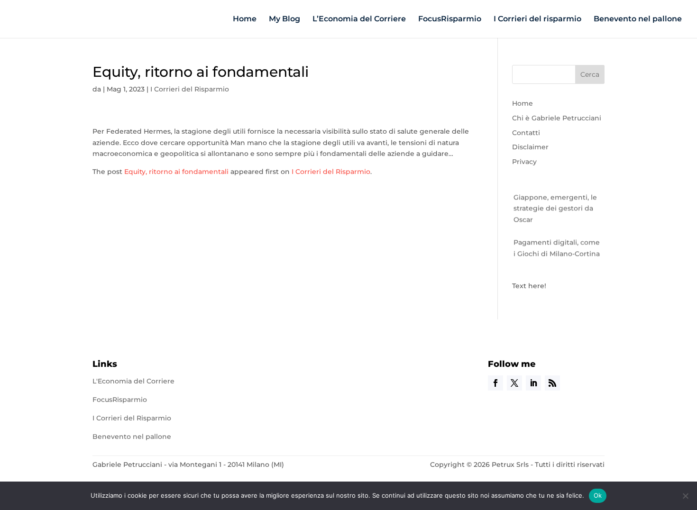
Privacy (524, 161)
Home (245, 19)
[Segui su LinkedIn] (533, 383)
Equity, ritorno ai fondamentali (176, 171)
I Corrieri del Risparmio (189, 89)
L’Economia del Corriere (359, 19)
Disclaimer (530, 147)
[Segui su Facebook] (495, 383)
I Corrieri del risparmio (537, 19)
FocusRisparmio (449, 19)
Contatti (526, 132)
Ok (598, 495)
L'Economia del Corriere (133, 381)
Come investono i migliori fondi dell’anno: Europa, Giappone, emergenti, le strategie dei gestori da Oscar (558, 195)
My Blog (284, 19)
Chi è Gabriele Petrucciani (556, 118)
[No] (685, 496)
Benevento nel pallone (638, 19)
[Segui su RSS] (552, 383)
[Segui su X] (514, 383)
